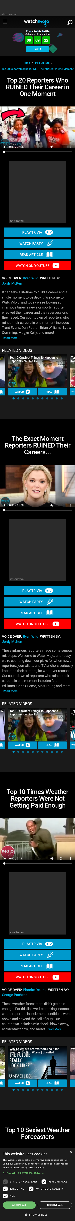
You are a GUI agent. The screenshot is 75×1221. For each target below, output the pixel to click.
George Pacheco (14, 995)
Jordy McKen (12, 283)
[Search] (70, 21)
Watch (19, 391)
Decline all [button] (55, 1205)
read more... (11, 338)
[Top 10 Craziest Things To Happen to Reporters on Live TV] (37, 370)
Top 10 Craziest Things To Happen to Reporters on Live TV (34, 359)
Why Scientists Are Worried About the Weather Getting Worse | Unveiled (34, 1050)
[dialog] (37, 1184)
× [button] (70, 1152)
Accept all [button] (19, 1205)
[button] (13, 398)
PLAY (36, 49)
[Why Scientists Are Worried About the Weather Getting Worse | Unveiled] (37, 1062)
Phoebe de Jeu (34, 990)
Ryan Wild (30, 278)
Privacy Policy (36, 1167)
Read (49, 391)
